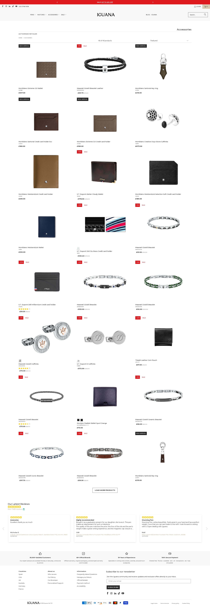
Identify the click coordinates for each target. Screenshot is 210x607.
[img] (106, 507)
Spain (21, 574)
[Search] (205, 14)
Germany (22, 586)
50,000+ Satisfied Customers (40, 557)
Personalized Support (55, 583)
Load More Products (105, 490)
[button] (33, 14)
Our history (52, 577)
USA (20, 577)
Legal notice (154, 603)
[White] (78, 247)
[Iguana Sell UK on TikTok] (13, 6)
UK (20, 580)
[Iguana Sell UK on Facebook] (3, 6)
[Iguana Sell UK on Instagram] (6, 6)
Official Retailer (82, 580)
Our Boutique (53, 580)
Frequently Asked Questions (87, 574)
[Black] (78, 419)
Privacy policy (175, 603)
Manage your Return (84, 577)
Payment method (83, 583)
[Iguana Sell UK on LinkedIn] (9, 6)
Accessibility (81, 586)
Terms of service (165, 603)
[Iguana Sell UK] (106, 15)
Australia (21, 583)
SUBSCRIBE (113, 587)
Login (198, 6)
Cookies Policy (186, 603)
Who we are (52, 574)
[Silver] (20, 360)
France (21, 589)
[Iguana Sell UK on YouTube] (16, 6)
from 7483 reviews (15, 509)
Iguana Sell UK (48, 603)
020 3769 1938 (24, 6)
